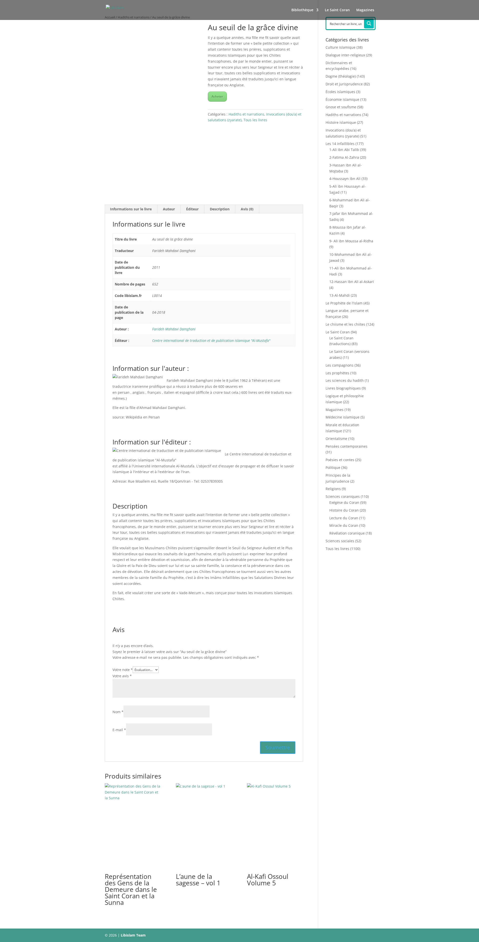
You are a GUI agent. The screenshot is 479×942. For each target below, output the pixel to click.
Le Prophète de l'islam (344, 303)
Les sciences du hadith (345, 380)
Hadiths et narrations (246, 114)
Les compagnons (340, 365)
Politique (333, 467)
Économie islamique (342, 99)
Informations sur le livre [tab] (131, 209)
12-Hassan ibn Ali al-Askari (351, 281)
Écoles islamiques (340, 91)
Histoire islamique (341, 122)
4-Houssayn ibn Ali (344, 178)
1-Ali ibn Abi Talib (344, 149)
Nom (118, 711)
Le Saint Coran (337, 10)
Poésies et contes (340, 459)
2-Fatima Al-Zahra (344, 157)
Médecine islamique (342, 417)
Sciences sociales (340, 540)
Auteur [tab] (169, 209)
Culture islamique (341, 47)
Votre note (123, 669)
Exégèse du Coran (344, 502)
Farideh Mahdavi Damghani (174, 329)
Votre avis (122, 675)
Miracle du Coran (343, 525)
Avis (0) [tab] (247, 209)
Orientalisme (336, 438)
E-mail (119, 729)
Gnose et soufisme (341, 107)
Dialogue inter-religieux (345, 55)
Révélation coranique (347, 533)
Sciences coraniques (343, 496)
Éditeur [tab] (192, 209)
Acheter (217, 96)
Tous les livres (255, 120)
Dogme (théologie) (341, 76)
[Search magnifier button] (369, 23)
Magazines (365, 10)
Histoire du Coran (344, 510)
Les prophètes (337, 373)
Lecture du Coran (343, 518)
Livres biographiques (343, 388)
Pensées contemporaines (346, 446)
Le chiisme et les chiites (345, 324)
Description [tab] (220, 209)
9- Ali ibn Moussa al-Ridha (351, 241)
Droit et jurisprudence (344, 84)
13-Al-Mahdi (339, 295)
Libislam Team (133, 935)
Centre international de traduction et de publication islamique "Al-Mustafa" (211, 340)
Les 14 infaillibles (340, 143)
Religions (333, 488)
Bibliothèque (302, 10)
